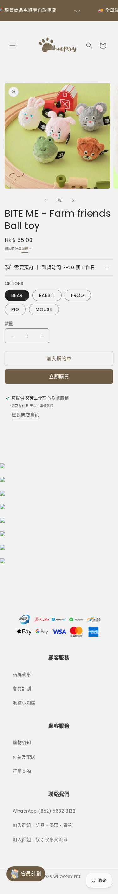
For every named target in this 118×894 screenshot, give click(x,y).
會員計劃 (22, 688)
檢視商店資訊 (25, 415)
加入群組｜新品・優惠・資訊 (42, 825)
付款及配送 (24, 757)
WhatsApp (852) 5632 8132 (44, 811)
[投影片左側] (45, 200)
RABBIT (47, 295)
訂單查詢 (22, 771)
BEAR (17, 295)
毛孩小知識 (24, 703)
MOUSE (44, 309)
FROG (77, 295)
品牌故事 (22, 674)
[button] (13, 45)
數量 (9, 323)
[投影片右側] (73, 200)
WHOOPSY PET (67, 876)
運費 (25, 248)
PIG (15, 309)
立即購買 (59, 376)
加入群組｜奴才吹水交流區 (40, 839)
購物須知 (22, 742)
